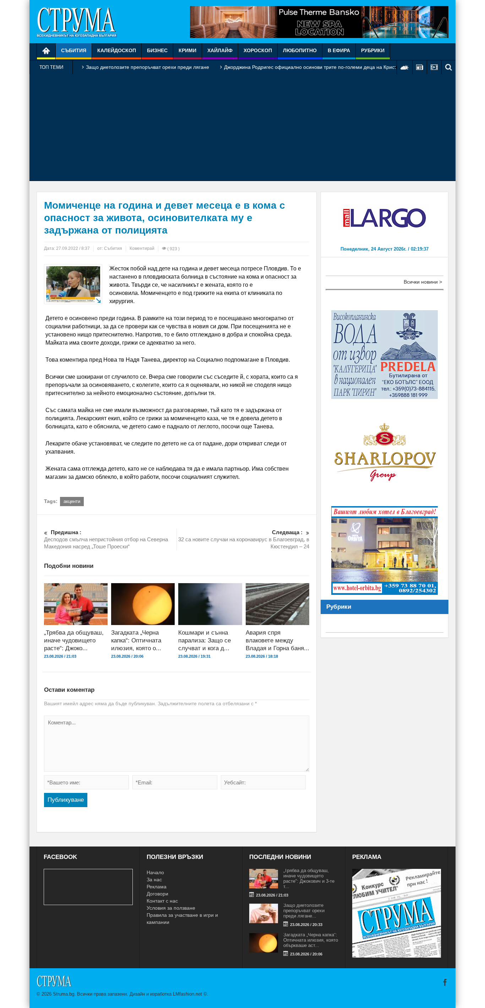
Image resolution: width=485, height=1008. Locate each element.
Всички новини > (423, 282)
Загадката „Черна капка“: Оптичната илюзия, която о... (136, 640)
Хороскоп (258, 50)
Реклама (157, 886)
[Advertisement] (242, 127)
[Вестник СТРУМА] (77, 21)
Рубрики (373, 50)
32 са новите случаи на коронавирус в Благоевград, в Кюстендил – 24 (243, 539)
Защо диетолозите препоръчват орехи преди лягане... (304, 911)
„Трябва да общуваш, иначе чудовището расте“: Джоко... (74, 640)
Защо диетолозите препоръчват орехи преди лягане (147, 67)
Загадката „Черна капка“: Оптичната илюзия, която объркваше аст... (310, 940)
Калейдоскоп (116, 50)
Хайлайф (220, 50)
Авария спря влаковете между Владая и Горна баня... (277, 640)
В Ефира (339, 50)
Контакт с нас (162, 901)
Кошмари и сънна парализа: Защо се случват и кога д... (204, 640)
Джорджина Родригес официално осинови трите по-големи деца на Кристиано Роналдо (326, 67)
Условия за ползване (171, 908)
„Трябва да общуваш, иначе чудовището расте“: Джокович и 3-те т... (308, 878)
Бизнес (157, 50)
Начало (155, 872)
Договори (157, 894)
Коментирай (142, 248)
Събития (73, 50)
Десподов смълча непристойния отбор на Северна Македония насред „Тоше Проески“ (106, 539)
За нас (154, 879)
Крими (187, 50)
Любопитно (300, 50)
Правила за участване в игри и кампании (182, 918)
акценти (72, 501)
